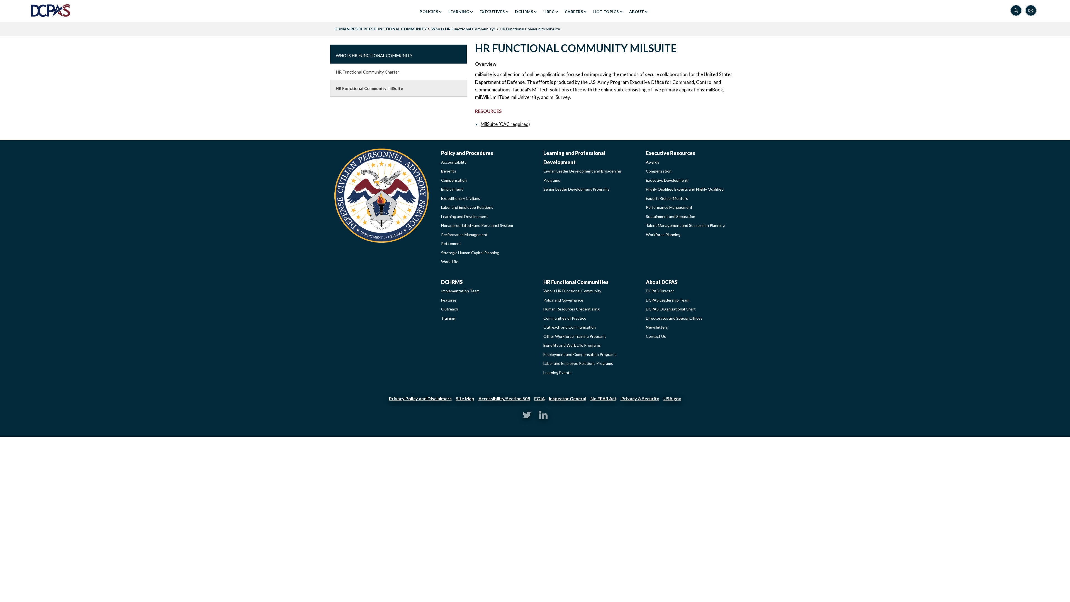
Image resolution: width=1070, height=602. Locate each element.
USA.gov (672, 398)
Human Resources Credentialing (571, 309)
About (636, 11)
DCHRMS (524, 11)
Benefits (448, 171)
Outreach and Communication (569, 327)
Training (448, 318)
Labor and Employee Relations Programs (578, 363)
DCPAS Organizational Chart (671, 309)
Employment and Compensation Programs (579, 354)
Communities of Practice (564, 318)
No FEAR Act (603, 398)
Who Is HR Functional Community (374, 55)
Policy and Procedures (467, 153)
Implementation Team (460, 290)
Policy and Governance (563, 300)
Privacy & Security (640, 398)
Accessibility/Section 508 (504, 398)
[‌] (527, 417)
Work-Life (449, 261)
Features (449, 300)
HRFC (549, 11)
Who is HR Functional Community (572, 290)
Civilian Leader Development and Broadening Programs (582, 176)
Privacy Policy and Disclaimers (420, 398)
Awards (652, 162)
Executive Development (667, 180)
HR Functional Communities (576, 282)
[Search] (1017, 11)
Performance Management (464, 234)
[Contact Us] (1032, 11)
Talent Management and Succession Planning (685, 225)
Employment (452, 189)
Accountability (453, 162)
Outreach (449, 309)
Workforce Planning (663, 234)
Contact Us (656, 336)
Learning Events (557, 372)
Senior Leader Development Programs (576, 189)
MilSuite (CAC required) (505, 124)
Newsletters (657, 327)
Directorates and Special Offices (674, 318)
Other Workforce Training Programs (574, 336)
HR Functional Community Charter (367, 71)
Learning (458, 11)
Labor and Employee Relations (467, 207)
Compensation (454, 180)
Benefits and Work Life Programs (572, 345)
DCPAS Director (660, 290)
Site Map (465, 398)
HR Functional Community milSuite (369, 88)
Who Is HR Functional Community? (463, 28)
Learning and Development (464, 216)
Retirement (451, 243)
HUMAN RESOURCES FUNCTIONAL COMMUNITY (380, 28)
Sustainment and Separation (670, 216)
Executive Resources (670, 153)
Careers (574, 11)
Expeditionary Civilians (460, 198)
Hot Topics (606, 11)
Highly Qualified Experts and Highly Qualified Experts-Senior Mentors (685, 194)
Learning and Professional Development (574, 157)
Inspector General (567, 398)
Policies (429, 11)
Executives (492, 11)
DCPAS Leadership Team (667, 300)
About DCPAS (661, 282)
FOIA (539, 398)
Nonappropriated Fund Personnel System (477, 225)
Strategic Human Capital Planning (470, 252)
